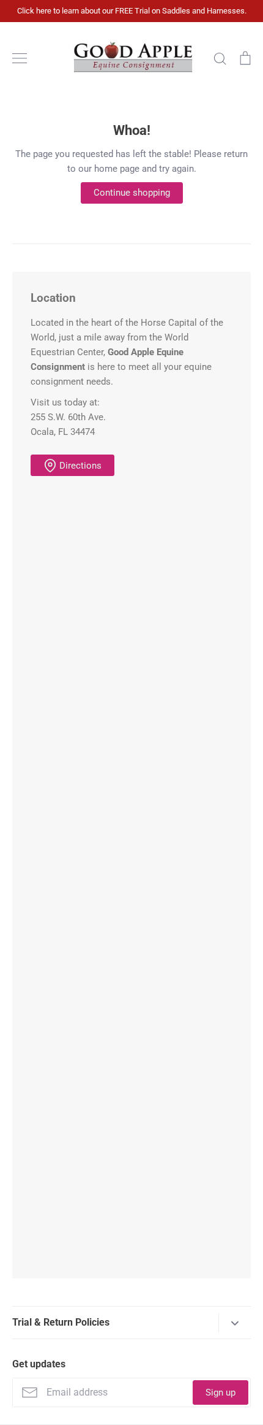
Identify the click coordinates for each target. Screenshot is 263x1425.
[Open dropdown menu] (234, 1322)
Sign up (220, 1392)
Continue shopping (132, 192)
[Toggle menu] (19, 58)
